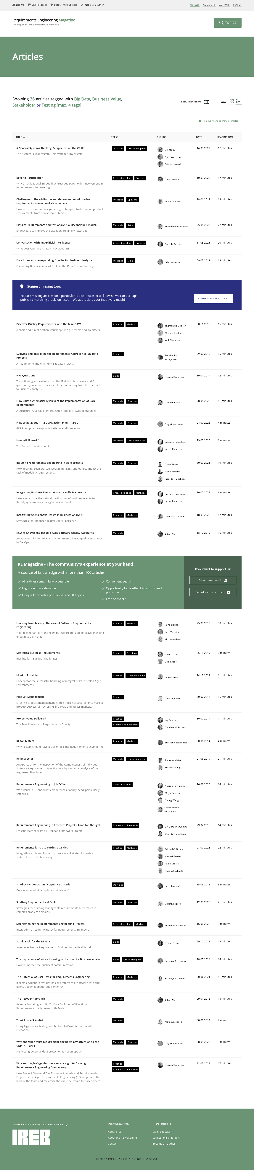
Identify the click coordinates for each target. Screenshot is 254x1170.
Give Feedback (161, 1131)
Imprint (113, 1159)
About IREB (115, 1131)
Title (19, 137)
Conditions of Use (145, 1159)
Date (199, 137)
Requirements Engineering (43, 21)
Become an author (163, 1143)
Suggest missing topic (213, 298)
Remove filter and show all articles (220, 120)
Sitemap (100, 1159)
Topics (230, 23)
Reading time (225, 137)
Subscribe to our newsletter (211, 592)
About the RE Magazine (122, 1137)
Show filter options (191, 101)
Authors (224, 4)
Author (161, 137)
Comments (209, 4)
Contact (112, 1143)
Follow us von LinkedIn (211, 580)
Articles (195, 4)
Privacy (126, 1159)
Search (237, 4)
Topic (114, 137)
